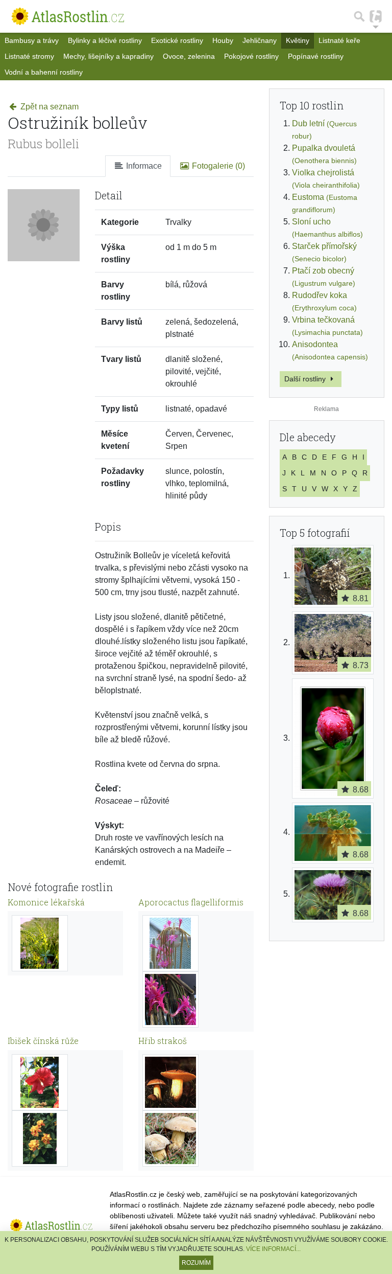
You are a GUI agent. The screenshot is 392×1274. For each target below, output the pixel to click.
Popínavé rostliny (316, 56)
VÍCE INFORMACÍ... (273, 1249)
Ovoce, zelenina (189, 56)
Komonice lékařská (46, 902)
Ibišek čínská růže (43, 1040)
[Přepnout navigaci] (376, 16)
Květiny (297, 40)
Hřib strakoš (162, 1040)
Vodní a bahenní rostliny (44, 72)
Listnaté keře (339, 40)
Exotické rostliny (177, 40)
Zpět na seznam (48, 106)
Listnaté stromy (29, 56)
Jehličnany (259, 40)
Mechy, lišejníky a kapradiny (108, 56)
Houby (222, 40)
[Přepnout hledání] (359, 16)
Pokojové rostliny (251, 56)
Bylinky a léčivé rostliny (105, 40)
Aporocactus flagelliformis (190, 902)
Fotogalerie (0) (217, 166)
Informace (143, 166)
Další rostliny (306, 379)
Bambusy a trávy (32, 40)
